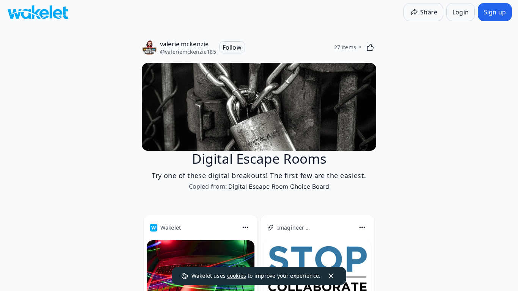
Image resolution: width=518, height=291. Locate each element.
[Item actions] (245, 227)
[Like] (370, 47)
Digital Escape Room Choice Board (278, 186)
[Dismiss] (331, 276)
